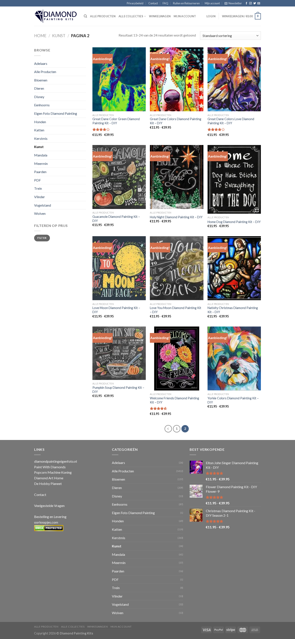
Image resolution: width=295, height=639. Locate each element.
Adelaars (40, 63)
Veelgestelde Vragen (49, 506)
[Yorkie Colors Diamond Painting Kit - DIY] (234, 358)
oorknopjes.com (46, 522)
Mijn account (212, 3)
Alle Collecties (131, 16)
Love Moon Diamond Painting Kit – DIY (116, 310)
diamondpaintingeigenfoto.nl (55, 461)
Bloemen (40, 80)
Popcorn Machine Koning (53, 472)
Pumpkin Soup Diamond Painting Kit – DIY (118, 390)
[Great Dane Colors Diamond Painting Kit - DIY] (176, 79)
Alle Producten (45, 72)
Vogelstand (42, 205)
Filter (41, 237)
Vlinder (39, 197)
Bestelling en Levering (50, 517)
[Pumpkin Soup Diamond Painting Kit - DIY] (119, 353)
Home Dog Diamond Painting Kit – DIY (234, 222)
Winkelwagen (160, 16)
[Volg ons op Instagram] (250, 3)
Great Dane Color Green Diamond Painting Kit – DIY (116, 121)
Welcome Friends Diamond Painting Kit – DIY (174, 400)
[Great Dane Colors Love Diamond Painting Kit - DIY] (234, 79)
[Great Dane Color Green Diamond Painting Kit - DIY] (119, 79)
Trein (38, 188)
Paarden (40, 172)
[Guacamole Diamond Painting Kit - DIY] (119, 177)
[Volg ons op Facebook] (246, 3)
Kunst (58, 35)
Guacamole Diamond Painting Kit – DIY (116, 219)
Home (40, 35)
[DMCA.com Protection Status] (48, 528)
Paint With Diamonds (50, 467)
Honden (40, 122)
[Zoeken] (85, 16)
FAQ (165, 3)
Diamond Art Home (48, 478)
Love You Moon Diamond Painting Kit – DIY (175, 310)
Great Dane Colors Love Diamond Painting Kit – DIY (231, 121)
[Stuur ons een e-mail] (258, 3)
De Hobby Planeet (48, 483)
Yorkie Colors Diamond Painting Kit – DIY (233, 400)
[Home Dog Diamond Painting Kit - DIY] (234, 179)
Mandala (40, 155)
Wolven (40, 213)
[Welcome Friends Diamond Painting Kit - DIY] (176, 358)
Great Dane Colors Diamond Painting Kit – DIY (175, 121)
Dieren (39, 88)
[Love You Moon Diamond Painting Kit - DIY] (176, 268)
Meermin (41, 163)
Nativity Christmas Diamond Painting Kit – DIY (233, 310)
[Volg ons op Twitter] (254, 3)
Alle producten (103, 16)
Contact (153, 3)
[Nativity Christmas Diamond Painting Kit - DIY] (234, 268)
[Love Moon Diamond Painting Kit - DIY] (119, 268)
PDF (37, 180)
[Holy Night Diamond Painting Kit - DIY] (176, 177)
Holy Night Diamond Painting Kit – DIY (176, 217)
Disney (39, 97)
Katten (39, 130)
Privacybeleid (135, 3)
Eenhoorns (42, 105)
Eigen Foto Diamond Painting (55, 113)
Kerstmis (41, 138)
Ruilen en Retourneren (186, 3)
